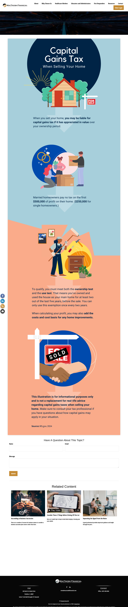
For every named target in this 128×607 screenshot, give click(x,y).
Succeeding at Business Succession (22, 518)
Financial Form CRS (65, 601)
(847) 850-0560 (105, 591)
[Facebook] (2, 296)
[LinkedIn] (2, 301)
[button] (36, 3)
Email (66, 444)
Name (11, 444)
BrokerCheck (77, 604)
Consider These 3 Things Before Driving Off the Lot (63, 515)
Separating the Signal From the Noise (95, 518)
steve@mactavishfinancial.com (68, 590)
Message (12, 456)
